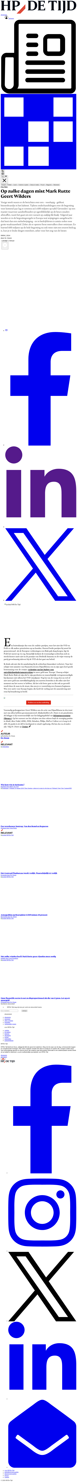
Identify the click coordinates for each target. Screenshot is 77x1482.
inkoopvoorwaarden (10, 1474)
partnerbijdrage (9, 1040)
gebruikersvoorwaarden (11, 1472)
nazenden (7, 1022)
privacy (7, 1475)
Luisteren (4, 248)
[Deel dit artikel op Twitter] (40, 600)
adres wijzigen (9, 1020)
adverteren (8, 1035)
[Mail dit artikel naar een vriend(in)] (6, 331)
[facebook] (42, 1173)
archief (7, 1037)
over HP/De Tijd (9, 1470)
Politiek (4, 187)
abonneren (8, 1017)
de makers (8, 1032)
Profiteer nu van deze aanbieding (38, 702)
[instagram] (42, 1251)
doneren (7, 1034)
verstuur (24, 1011)
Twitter (25, 726)
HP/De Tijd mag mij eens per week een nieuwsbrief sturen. (24, 1007)
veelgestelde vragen (10, 1024)
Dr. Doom (5, 738)
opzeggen (7, 1019)
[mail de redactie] (42, 1467)
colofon (7, 1030)
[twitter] (42, 1321)
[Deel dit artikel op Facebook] (40, 445)
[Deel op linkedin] (40, 527)
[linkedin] (42, 1399)
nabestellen (8, 1039)
